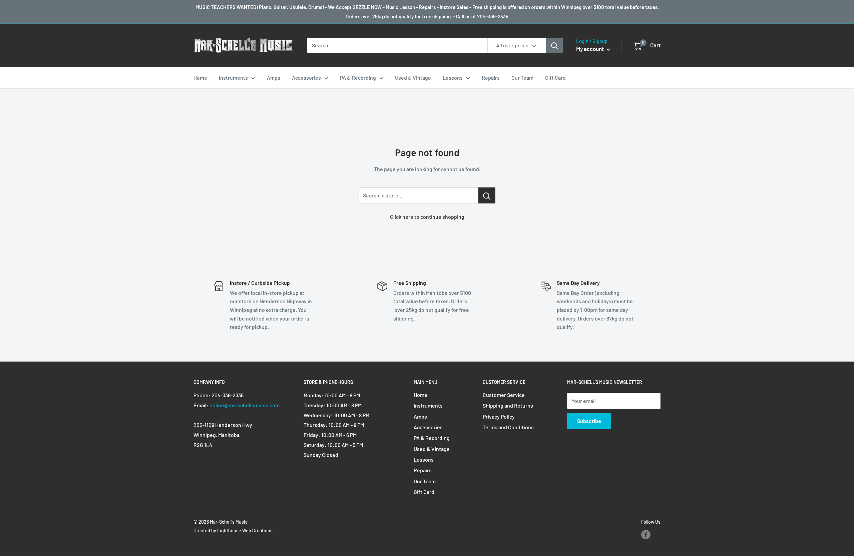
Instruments (233, 77)
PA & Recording (358, 77)
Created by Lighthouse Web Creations (233, 530)
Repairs (491, 77)
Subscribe (589, 421)
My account (590, 48)
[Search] (554, 45)
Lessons (453, 77)
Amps (273, 77)
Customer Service (504, 395)
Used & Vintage (413, 77)
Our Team (522, 77)
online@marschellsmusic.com (244, 405)
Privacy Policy (499, 416)
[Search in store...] (486, 195)
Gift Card (555, 77)
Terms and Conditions (508, 427)
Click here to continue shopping (427, 216)
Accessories (306, 77)
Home (200, 77)
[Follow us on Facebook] (646, 534)
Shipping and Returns (508, 405)
